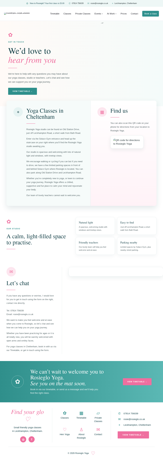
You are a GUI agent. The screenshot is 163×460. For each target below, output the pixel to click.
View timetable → (22, 91)
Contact (98, 431)
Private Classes (98, 417)
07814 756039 (76, 3)
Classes (65, 415)
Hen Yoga (65, 431)
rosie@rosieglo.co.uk (97, 3)
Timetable (81, 415)
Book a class (150, 13)
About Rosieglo (81, 433)
